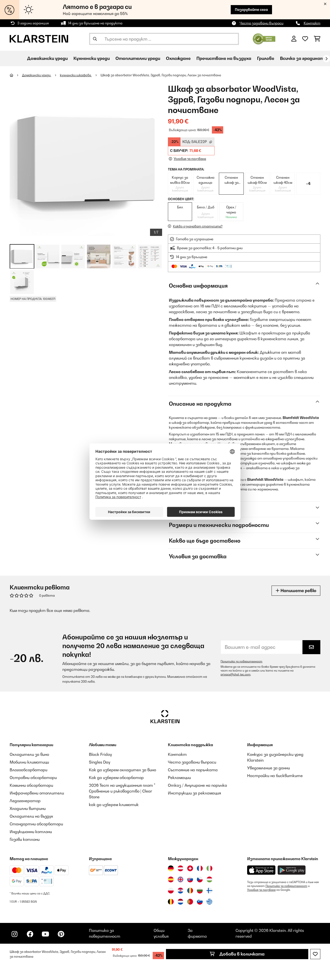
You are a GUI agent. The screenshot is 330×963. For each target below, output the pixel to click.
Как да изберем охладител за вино (122, 769)
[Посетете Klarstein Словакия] (190, 879)
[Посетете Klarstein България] (200, 890)
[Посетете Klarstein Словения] (200, 902)
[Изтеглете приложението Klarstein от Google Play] (292, 870)
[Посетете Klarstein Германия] (171, 868)
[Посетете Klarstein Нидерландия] (180, 902)
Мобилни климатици (29, 762)
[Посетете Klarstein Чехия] (200, 879)
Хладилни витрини (28, 808)
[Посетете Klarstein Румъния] (190, 890)
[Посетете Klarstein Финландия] (209, 890)
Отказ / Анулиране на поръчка (197, 785)
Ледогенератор (25, 800)
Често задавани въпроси (261, 23)
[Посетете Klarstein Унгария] (209, 879)
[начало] (16, 75)
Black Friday (100, 754)
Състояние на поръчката (193, 769)
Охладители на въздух (31, 816)
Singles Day (99, 762)
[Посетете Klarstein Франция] (200, 868)
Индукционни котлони (31, 831)
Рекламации (179, 777)
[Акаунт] (293, 39)
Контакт (312, 23)
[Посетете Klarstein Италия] (209, 868)
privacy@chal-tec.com (236, 674)
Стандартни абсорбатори (36, 823)
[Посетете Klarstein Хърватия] (180, 890)
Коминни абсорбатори (31, 785)
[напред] (326, 58)
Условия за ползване (261, 890)
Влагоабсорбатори (28, 769)
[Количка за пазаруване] (317, 39)
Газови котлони (25, 839)
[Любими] (305, 39)
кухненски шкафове (76, 75)
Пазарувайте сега (251, 9)
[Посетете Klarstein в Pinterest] (61, 934)
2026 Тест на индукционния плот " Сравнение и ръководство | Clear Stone (122, 791)
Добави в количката (241, 953)
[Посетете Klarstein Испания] (171, 879)
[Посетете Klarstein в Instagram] (14, 934)
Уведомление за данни (268, 767)
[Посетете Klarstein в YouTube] (45, 934)
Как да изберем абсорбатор (116, 777)
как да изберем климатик (114, 804)
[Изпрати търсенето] (95, 39)
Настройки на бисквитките (275, 775)
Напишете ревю (298, 590)
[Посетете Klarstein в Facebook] (30, 934)
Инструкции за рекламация (194, 793)
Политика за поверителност (241, 661)
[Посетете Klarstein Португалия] (190, 902)
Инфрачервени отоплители (37, 793)
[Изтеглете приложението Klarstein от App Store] (261, 870)
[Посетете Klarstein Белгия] (171, 902)
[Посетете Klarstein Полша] (171, 890)
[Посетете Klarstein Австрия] (180, 868)
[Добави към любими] (315, 954)
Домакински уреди (36, 75)
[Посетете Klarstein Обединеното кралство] (180, 879)
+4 (308, 183)
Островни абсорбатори (33, 777)
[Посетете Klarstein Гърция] (209, 901)
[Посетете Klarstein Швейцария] (190, 868)
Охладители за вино (29, 754)
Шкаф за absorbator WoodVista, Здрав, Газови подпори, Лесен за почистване (160, 75)
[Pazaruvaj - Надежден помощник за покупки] (264, 38)
